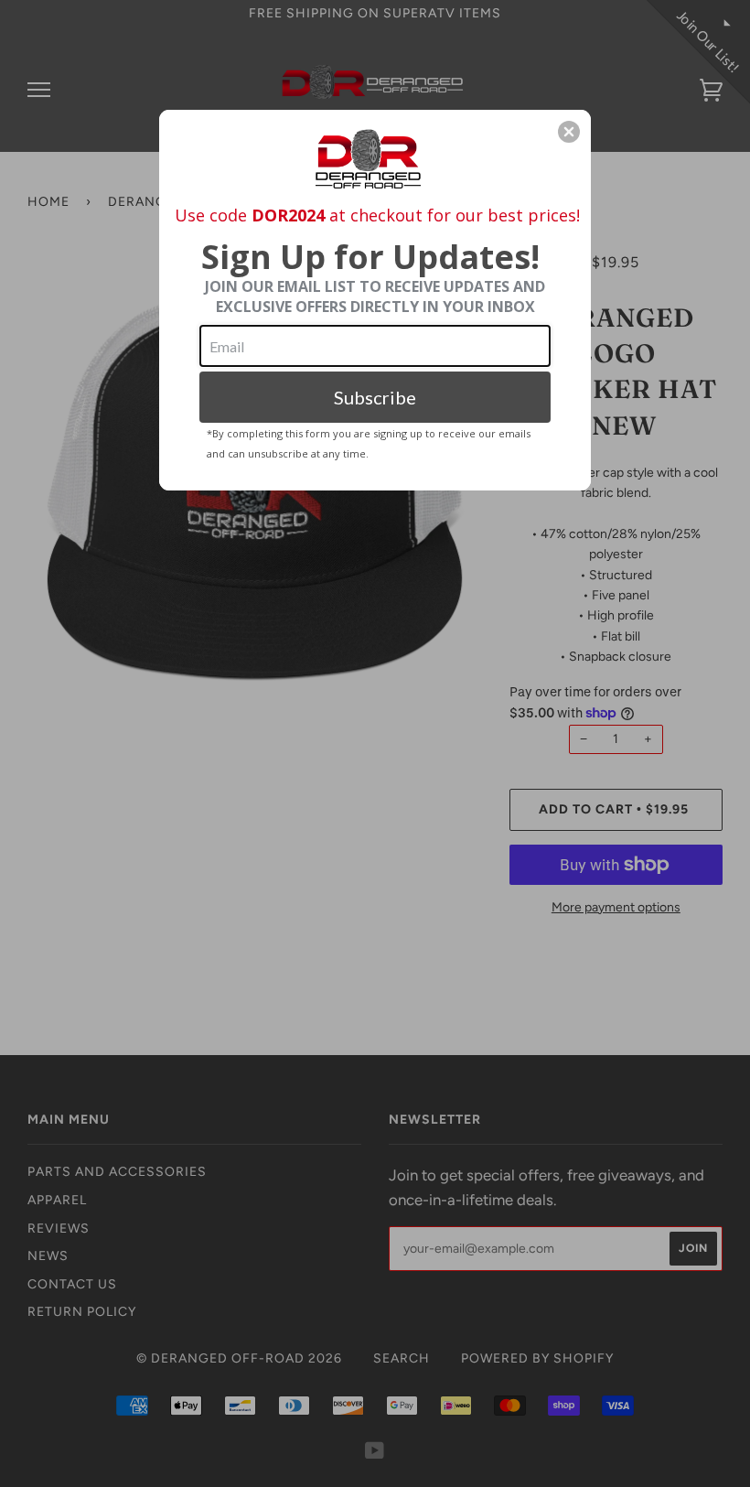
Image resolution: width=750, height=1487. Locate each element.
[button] (569, 132)
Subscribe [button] (375, 397)
